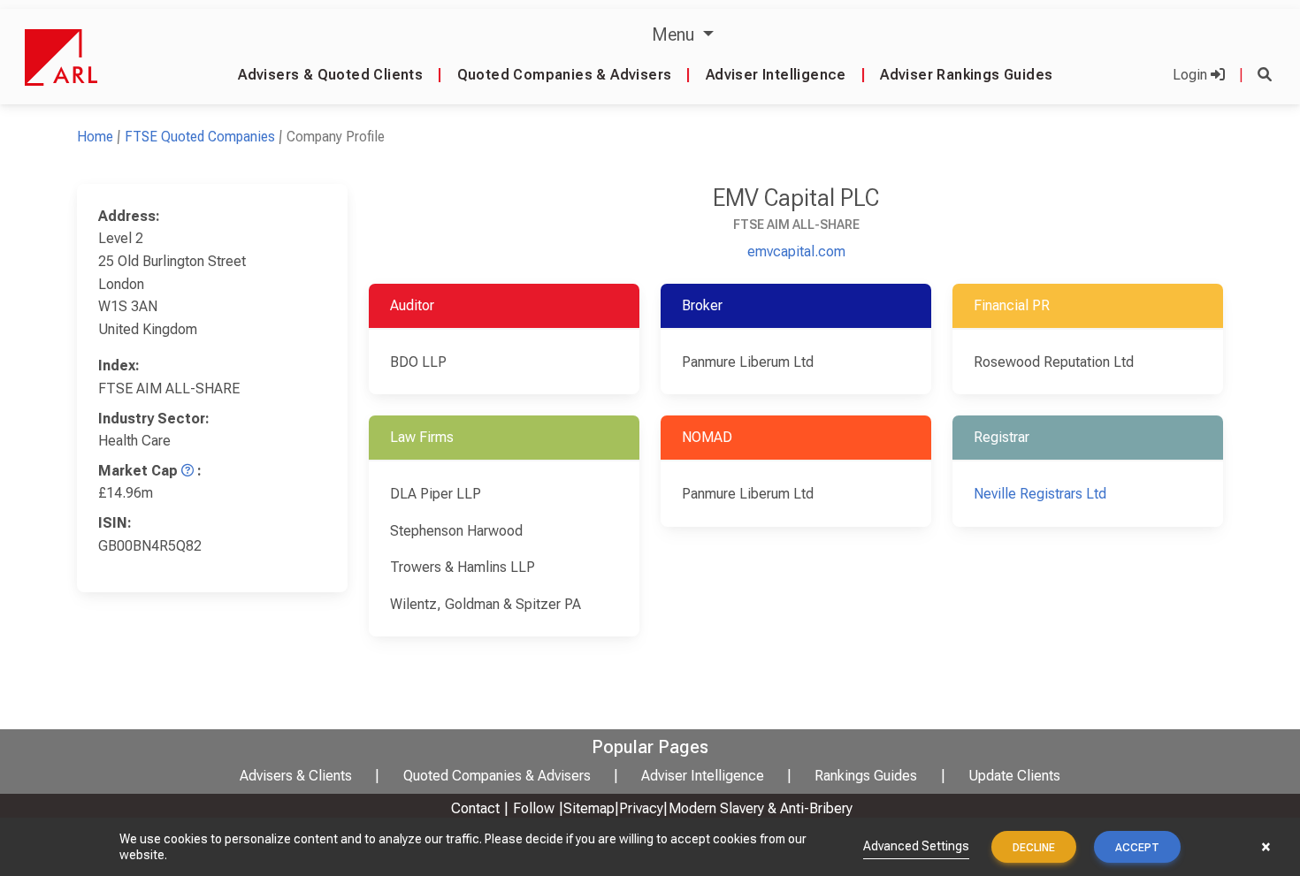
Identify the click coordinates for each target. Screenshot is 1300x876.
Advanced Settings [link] (916, 846)
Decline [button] (1034, 848)
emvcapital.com (796, 251)
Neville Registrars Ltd (1040, 493)
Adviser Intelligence (776, 74)
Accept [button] (1137, 848)
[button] (1264, 74)
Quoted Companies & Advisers (564, 74)
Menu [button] (675, 34)
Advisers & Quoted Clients (330, 74)
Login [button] (1192, 74)
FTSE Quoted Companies (200, 136)
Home (95, 136)
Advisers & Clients (296, 775)
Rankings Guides (865, 775)
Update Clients (1014, 775)
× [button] (1266, 847)
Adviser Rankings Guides (966, 74)
